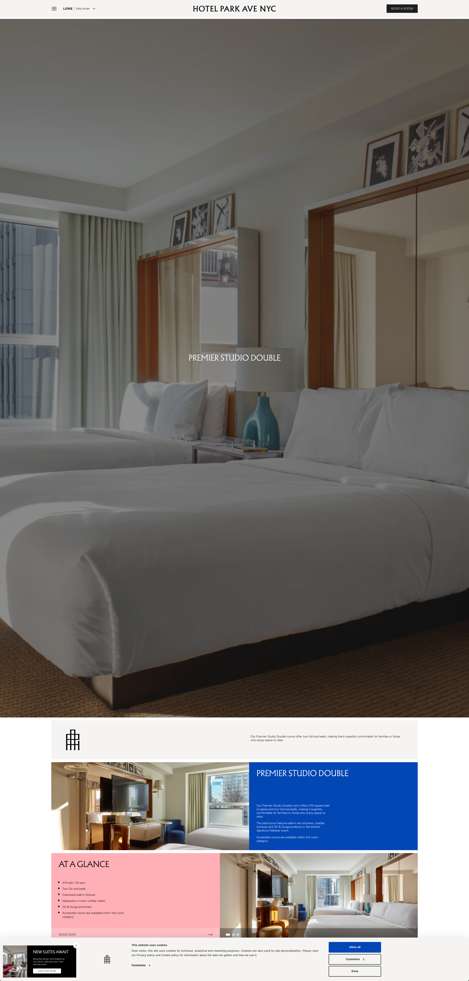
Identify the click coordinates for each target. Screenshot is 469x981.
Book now (67, 934)
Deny (354, 971)
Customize (139, 965)
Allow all (355, 947)
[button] (54, 9)
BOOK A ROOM (402, 8)
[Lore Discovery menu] (78, 8)
